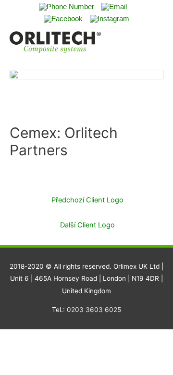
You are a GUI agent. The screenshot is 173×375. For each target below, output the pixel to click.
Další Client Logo (87, 225)
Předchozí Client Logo (87, 200)
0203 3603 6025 (94, 309)
